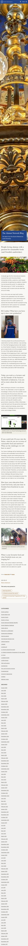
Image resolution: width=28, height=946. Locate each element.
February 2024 (4, 758)
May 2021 (3, 831)
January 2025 (4, 733)
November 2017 (5, 941)
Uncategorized (4, 671)
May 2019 (3, 893)
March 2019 (4, 898)
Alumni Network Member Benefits (9, 622)
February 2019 (4, 901)
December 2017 (5, 938)
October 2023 (4, 766)
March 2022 (4, 804)
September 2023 (5, 768)
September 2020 (5, 852)
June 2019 (3, 890)
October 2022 (4, 793)
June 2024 (3, 747)
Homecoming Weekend (6, 633)
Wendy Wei (7, 574)
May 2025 (3, 723)
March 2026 (4, 698)
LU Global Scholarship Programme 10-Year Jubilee (13, 596)
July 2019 (3, 887)
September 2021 (5, 820)
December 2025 (5, 706)
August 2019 (4, 884)
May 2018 (3, 925)
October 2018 (4, 911)
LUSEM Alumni (4, 660)
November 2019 (5, 876)
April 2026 (3, 696)
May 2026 (3, 693)
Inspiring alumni (6, 590)
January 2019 (4, 903)
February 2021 (4, 839)
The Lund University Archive (8, 668)
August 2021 (4, 822)
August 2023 (4, 771)
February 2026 (4, 701)
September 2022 (5, 795)
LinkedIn (3, 644)
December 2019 (5, 874)
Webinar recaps (5, 679)
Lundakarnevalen (5, 657)
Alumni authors (5, 611)
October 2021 (4, 817)
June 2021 (3, 828)
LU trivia (3, 655)
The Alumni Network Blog (13, 233)
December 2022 (5, 790)
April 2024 (3, 752)
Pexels (13, 574)
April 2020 (3, 866)
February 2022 (4, 806)
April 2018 (3, 928)
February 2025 (4, 731)
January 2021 (4, 841)
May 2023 (3, 777)
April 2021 (3, 833)
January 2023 (4, 787)
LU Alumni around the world (10, 593)
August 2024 (4, 744)
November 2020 (5, 847)
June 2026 (3, 690)
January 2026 (4, 704)
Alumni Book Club (5, 614)
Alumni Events (4, 617)
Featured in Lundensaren (7, 630)
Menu (23, 1)
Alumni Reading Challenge (7, 625)
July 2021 (3, 825)
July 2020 (3, 858)
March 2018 (4, 930)
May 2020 (3, 863)
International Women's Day (7, 638)
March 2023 (4, 782)
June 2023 (3, 774)
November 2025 (5, 709)
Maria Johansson (5, 582)
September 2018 (5, 914)
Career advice (4, 628)
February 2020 (4, 868)
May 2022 (3, 801)
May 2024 (3, 750)
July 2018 (3, 920)
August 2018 (4, 917)
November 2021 (5, 814)
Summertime (4, 665)
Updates (3, 676)
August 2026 (4, 687)
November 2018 (5, 909)
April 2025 (3, 725)
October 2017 (4, 944)
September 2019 (5, 882)
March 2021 (3, 836)
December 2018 (5, 906)
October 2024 (4, 739)
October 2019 (4, 879)
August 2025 (4, 717)
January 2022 (4, 809)
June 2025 (3, 720)
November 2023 (5, 763)
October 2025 (4, 712)
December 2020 (5, 844)
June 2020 (3, 860)
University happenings (6, 674)
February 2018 (4, 933)
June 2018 (3, 922)
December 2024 (5, 736)
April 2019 (3, 895)
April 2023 (3, 779)
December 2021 (5, 812)
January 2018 (4, 936)
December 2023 (5, 760)
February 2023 (4, 785)
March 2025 (4, 728)
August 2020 (4, 855)
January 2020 (4, 871)
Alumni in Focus (5, 620)
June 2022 (3, 798)
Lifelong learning (5, 641)
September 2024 (5, 741)
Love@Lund (4, 647)
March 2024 (4, 755)
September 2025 (5, 714)
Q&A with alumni (5, 663)
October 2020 (4, 849)
